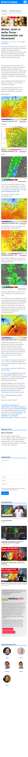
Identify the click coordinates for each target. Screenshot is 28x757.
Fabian (21, 671)
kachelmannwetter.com (19, 412)
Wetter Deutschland (15, 11)
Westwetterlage (11, 395)
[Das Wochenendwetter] (14, 512)
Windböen (8, 375)
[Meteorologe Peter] (21, 651)
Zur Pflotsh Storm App (8, 632)
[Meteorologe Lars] (7, 678)
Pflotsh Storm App (6, 624)
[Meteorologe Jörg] (7, 651)
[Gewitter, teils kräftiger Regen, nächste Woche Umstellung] (14, 554)
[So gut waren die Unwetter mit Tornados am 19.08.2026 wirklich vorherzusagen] (14, 533)
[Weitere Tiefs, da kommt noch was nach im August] (14, 575)
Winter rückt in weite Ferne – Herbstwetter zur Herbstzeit (12, 34)
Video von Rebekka (6, 361)
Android (15, 624)
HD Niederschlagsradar (10, 405)
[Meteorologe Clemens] (7, 665)
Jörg (7, 658)
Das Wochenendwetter (6, 520)
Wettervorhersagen (19, 407)
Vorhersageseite (13, 373)
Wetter (3, 390)
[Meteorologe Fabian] (21, 665)
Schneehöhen (20, 388)
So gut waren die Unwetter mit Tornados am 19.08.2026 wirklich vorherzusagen (12, 542)
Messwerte (24, 408)
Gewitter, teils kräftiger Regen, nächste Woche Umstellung (12, 563)
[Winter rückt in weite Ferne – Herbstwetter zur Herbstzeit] (14, 21)
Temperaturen (12, 390)
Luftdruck (23, 376)
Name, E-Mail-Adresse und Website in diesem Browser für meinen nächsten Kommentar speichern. (13, 489)
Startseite (4, 11)
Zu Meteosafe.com (8, 629)
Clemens (7, 671)
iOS (19, 624)
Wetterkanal (12, 355)
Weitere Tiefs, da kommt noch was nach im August (14, 583)
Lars (7, 685)
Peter (21, 658)
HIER (8, 370)
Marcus (6, 42)
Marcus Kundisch (7, 433)
